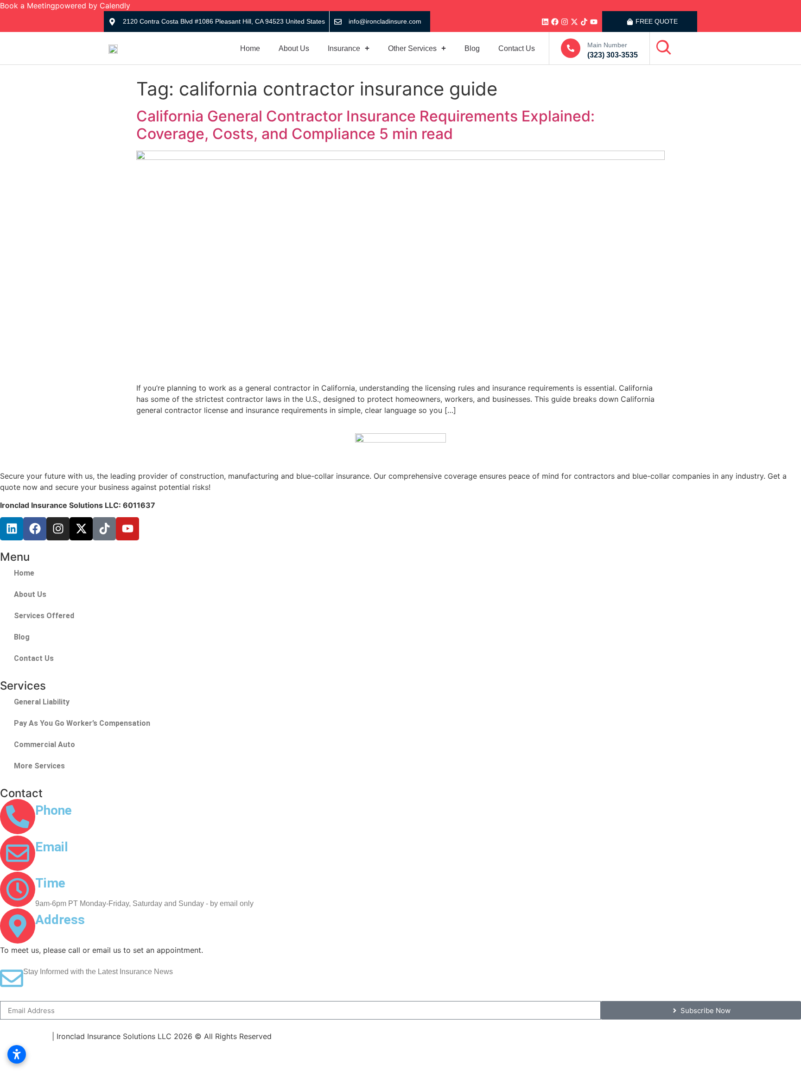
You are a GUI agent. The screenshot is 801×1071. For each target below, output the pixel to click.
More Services (39, 765)
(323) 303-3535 (612, 55)
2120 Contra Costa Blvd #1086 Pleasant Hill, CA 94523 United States (149, 940)
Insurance (344, 48)
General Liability (42, 701)
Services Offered (44, 615)
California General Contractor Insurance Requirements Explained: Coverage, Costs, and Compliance (365, 125)
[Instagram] (564, 21)
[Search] (664, 48)
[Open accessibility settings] (16, 1054)
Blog (472, 48)
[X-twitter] (574, 21)
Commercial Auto (44, 744)
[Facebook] (555, 21)
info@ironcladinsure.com (385, 21)
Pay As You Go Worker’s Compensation (82, 723)
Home (250, 48)
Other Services (412, 48)
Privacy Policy (25, 1036)
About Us (294, 48)
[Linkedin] (545, 21)
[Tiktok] (584, 21)
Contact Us (516, 48)
